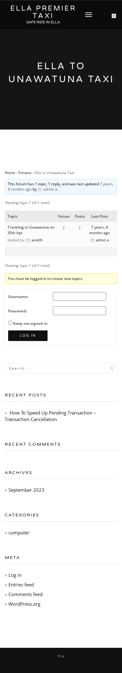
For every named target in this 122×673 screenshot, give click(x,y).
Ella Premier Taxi (43, 12)
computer (18, 532)
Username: (18, 296)
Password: (17, 311)
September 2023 (26, 490)
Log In (28, 336)
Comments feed (25, 594)
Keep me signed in (30, 323)
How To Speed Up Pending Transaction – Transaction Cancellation (50, 416)
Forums (25, 172)
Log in (15, 575)
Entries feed (21, 584)
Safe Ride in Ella (43, 22)
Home (10, 172)
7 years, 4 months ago (99, 230)
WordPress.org (24, 604)
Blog (61, 656)
